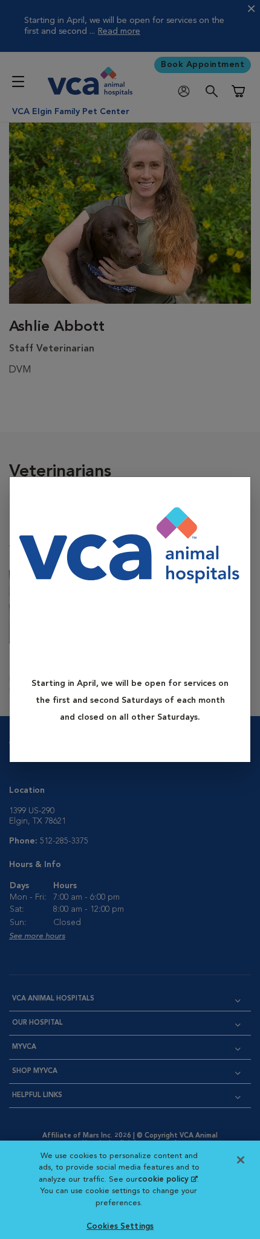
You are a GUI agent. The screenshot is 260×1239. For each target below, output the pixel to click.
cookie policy (167, 1179)
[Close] (236, 495)
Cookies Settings (120, 1227)
